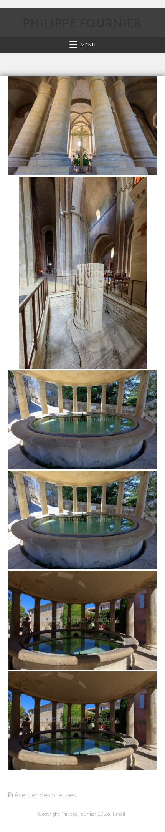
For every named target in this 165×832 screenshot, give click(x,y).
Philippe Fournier (82, 23)
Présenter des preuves (42, 795)
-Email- (119, 814)
